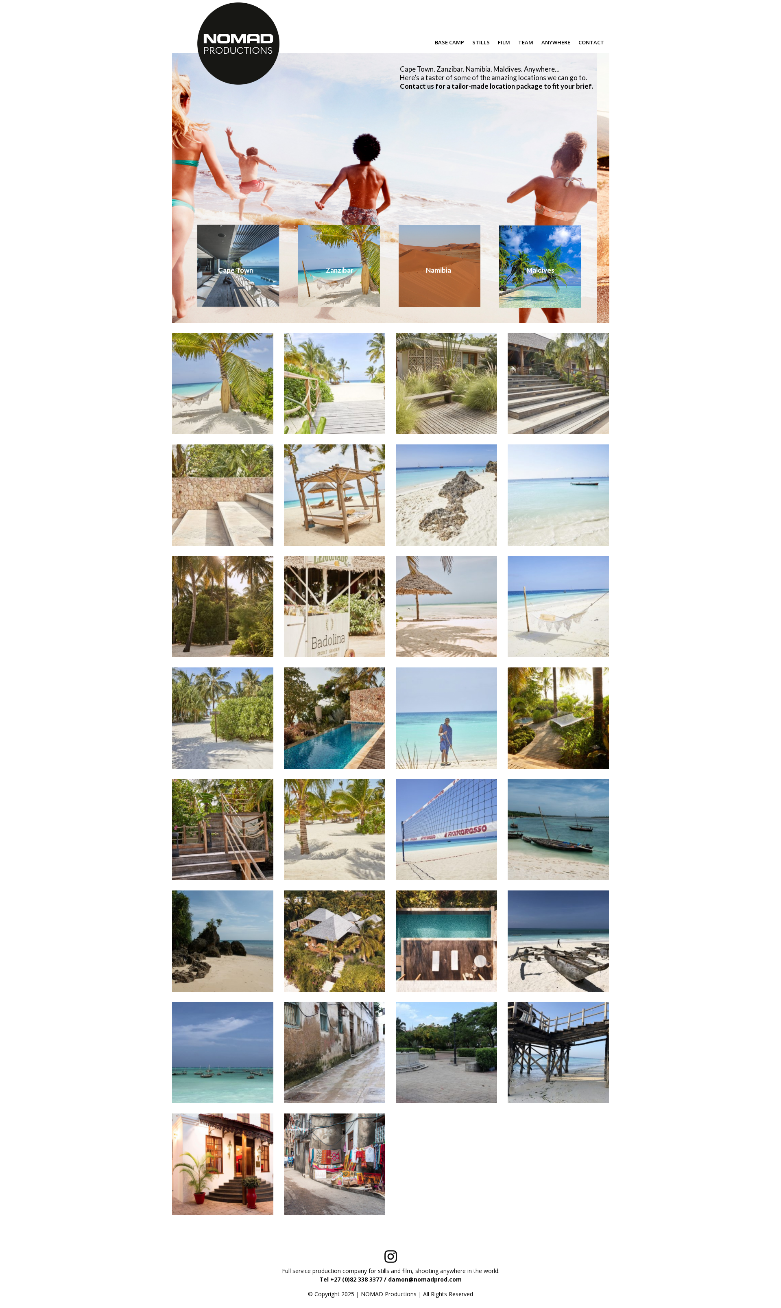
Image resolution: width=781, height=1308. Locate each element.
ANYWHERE (555, 42)
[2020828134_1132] (334, 495)
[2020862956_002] (222, 606)
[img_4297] (334, 1052)
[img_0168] (222, 1052)
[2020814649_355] (222, 495)
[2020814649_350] (558, 383)
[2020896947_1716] (558, 718)
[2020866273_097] (446, 606)
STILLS (481, 42)
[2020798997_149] (446, 718)
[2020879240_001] (222, 718)
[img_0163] (558, 941)
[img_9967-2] (558, 1052)
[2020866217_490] (334, 606)
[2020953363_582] (446, 829)
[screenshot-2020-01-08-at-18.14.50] (222, 1164)
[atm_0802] (558, 829)
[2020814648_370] (446, 383)
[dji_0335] (446, 941)
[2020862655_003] (558, 495)
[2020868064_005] (558, 606)
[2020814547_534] (334, 383)
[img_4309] (446, 1052)
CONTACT (591, 42)
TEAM (525, 42)
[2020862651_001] (446, 495)
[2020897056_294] (222, 829)
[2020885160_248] (334, 718)
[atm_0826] (222, 941)
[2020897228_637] (334, 829)
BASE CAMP (449, 42)
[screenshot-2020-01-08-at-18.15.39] (334, 1164)
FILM (504, 42)
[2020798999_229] (222, 383)
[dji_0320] (334, 941)
